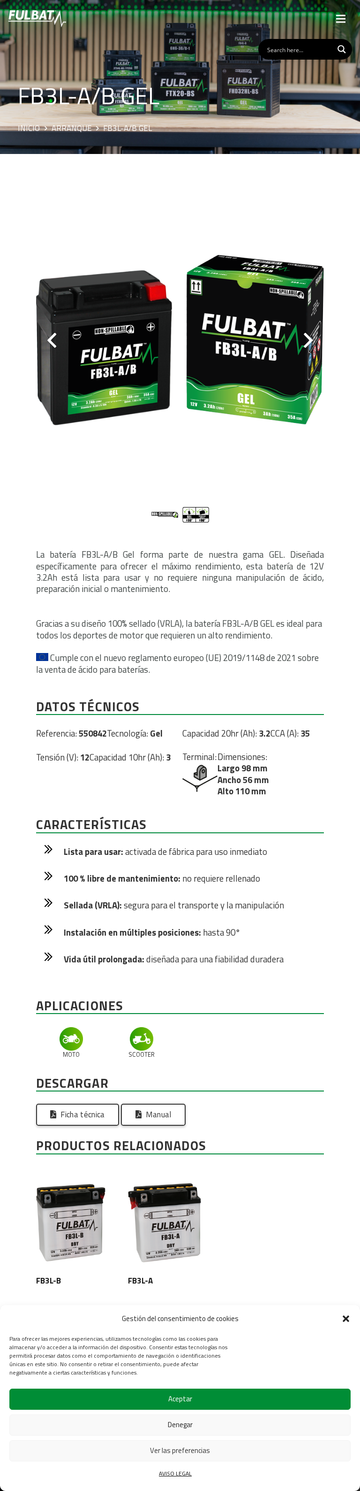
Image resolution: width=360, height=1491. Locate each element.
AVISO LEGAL (175, 1473)
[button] (346, 1318)
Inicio (29, 128)
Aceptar (180, 1398)
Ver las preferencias (180, 1450)
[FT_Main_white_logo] (37, 18)
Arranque (72, 128)
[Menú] (341, 19)
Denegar (180, 1424)
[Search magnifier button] (341, 49)
